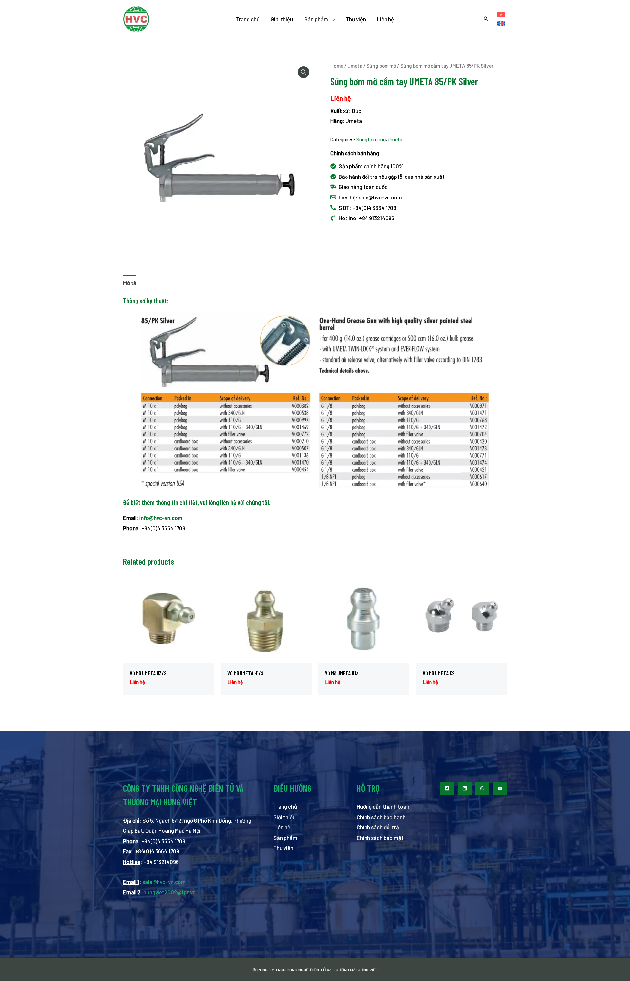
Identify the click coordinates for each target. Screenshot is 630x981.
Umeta (354, 65)
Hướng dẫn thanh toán (383, 806)
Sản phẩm (285, 837)
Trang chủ (285, 806)
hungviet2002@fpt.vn (169, 892)
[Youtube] (500, 788)
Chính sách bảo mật (380, 837)
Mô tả (129, 283)
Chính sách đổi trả (378, 827)
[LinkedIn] (465, 788)
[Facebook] (447, 788)
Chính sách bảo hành (381, 817)
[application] (331, 19)
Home (336, 65)
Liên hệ (281, 827)
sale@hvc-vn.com (164, 881)
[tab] (129, 283)
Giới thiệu (284, 817)
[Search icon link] (486, 19)
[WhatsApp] (482, 788)
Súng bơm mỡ (381, 65)
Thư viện (283, 848)
